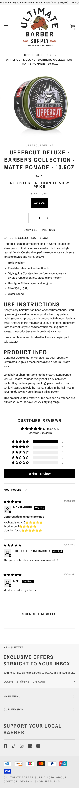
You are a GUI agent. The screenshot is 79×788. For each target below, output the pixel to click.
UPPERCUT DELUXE (39, 145)
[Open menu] (10, 27)
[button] (20, 441)
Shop (39, 781)
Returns (52, 781)
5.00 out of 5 (51, 429)
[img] (12, 501)
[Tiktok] (13, 746)
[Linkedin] (30, 746)
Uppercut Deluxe (39, 55)
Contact (11, 781)
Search (26, 781)
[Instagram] (22, 746)
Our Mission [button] (13, 709)
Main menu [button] (12, 696)
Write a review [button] (39, 474)
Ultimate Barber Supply (26, 777)
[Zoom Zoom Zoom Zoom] (39, 103)
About (61, 777)
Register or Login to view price (39, 184)
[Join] (71, 680)
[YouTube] (38, 746)
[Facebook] (5, 746)
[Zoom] (14, 129)
